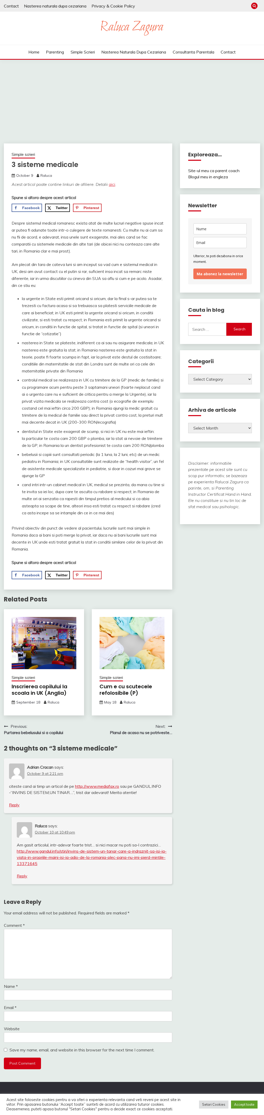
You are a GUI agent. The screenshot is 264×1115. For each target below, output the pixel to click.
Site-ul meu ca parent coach (214, 170)
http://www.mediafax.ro (97, 786)
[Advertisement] (132, 98)
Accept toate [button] (244, 1104)
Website (12, 1028)
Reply (14, 804)
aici (112, 184)
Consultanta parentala (193, 52)
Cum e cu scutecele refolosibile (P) (126, 690)
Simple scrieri (83, 52)
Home (33, 52)
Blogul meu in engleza (208, 176)
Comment (14, 925)
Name (11, 986)
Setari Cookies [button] (213, 1104)
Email (10, 1007)
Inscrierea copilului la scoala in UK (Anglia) (39, 690)
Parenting (55, 52)
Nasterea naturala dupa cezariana (55, 6)
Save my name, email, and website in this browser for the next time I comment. (82, 1049)
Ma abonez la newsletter (220, 273)
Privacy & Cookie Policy (113, 6)
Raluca (46, 175)
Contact (11, 6)
